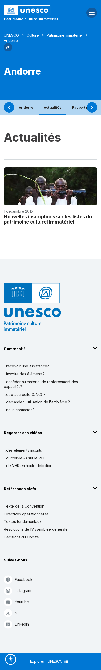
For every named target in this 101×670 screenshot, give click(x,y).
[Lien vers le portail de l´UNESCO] (33, 10)
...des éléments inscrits (23, 450)
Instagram (23, 590)
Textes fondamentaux (22, 521)
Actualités (52, 107)
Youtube (22, 602)
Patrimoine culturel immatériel (31, 19)
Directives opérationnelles (26, 514)
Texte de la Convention (24, 506)
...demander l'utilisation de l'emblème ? (37, 402)
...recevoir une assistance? (26, 366)
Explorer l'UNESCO (47, 661)
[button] (8, 49)
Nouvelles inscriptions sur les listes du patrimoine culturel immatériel (48, 219)
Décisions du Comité (21, 537)
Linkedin (22, 624)
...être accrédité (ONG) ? (24, 394)
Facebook (23, 579)
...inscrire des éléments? (24, 374)
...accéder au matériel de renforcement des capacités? (41, 384)
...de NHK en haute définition (28, 465)
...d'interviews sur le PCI (24, 458)
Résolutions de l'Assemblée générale (36, 529)
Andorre (26, 107)
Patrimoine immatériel (65, 35)
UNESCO (11, 35)
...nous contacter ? (19, 410)
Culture (33, 35)
